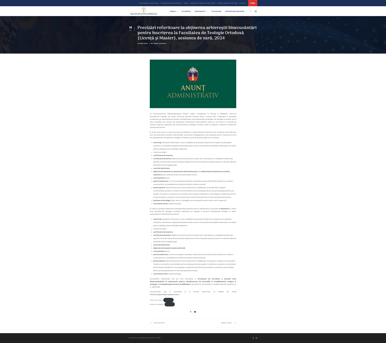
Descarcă (168, 300)
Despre (173, 11)
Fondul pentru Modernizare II (171, 3)
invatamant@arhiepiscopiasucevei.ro (164, 294)
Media (186, 3)
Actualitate (186, 11)
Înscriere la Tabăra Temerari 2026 (202, 3)
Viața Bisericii (199, 11)
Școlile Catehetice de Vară (227, 3)
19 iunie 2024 (143, 43)
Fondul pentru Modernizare (149, 3)
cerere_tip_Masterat (157, 304)
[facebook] (253, 338)
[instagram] (256, 338)
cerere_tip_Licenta (156, 300)
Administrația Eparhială (234, 11)
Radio (252, 3)
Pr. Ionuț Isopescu (158, 43)
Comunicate (216, 11)
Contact (242, 3)
